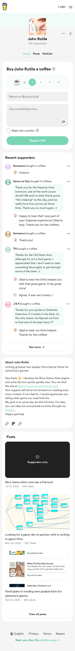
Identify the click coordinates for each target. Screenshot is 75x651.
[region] (37, 105)
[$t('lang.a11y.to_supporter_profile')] (15, 172)
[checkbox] (20, 130)
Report (60, 633)
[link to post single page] (37, 465)
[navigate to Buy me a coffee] (4, 6)
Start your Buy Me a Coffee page (36, 640)
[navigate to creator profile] (37, 26)
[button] (70, 7)
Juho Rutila (37, 39)
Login (62, 6)
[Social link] (7, 423)
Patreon (10, 410)
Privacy (33, 633)
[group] (37, 467)
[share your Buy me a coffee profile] (70, 33)
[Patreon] (13, 423)
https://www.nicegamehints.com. (38, 386)
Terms (47, 633)
